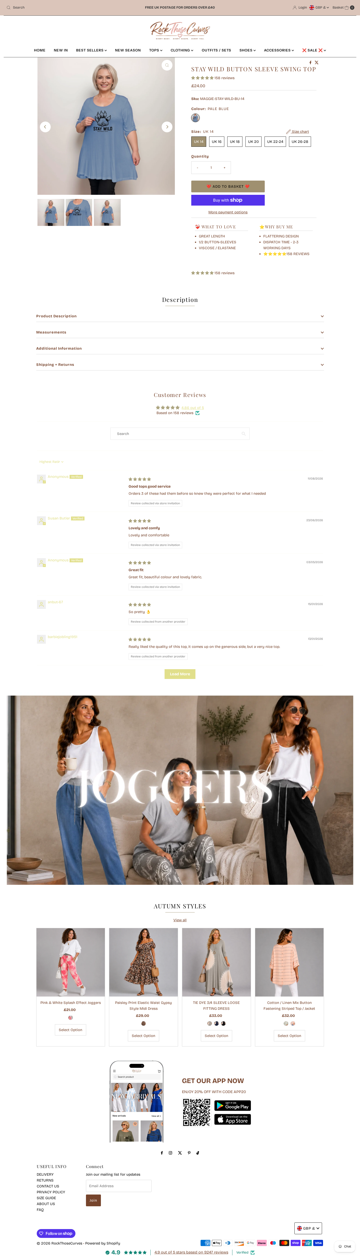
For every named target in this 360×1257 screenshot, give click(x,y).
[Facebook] (162, 1153)
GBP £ (321, 7)
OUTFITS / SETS (216, 50)
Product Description (56, 316)
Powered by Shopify (102, 1243)
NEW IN (61, 50)
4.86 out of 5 (192, 408)
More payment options (228, 212)
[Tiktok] (197, 1153)
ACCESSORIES (278, 50)
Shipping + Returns (55, 364)
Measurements (51, 332)
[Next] (167, 127)
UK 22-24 (275, 141)
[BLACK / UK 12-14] (223, 1023)
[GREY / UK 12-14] (209, 1023)
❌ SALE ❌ (313, 50)
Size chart (300, 131)
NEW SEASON (128, 50)
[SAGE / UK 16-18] (286, 1023)
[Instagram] (170, 1153)
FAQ (40, 1210)
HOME (40, 50)
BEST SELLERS (90, 50)
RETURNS (45, 1180)
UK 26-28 (300, 141)
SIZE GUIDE (46, 1198)
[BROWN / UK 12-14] (143, 1023)
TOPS (154, 50)
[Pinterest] (189, 1153)
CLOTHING (181, 50)
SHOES (246, 50)
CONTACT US (48, 1186)
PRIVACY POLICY (51, 1192)
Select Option (70, 1030)
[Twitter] (180, 1153)
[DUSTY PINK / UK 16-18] (292, 1023)
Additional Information (59, 348)
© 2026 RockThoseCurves (59, 1243)
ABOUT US (46, 1204)
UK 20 (253, 141)
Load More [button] (180, 674)
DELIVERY (45, 1174)
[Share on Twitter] (317, 63)
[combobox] (61, 7)
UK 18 (235, 141)
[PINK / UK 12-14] (70, 1017)
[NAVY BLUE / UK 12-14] (216, 1023)
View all (180, 920)
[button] (203, 78)
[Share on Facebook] (311, 63)
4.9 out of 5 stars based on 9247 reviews (191, 1252)
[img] (140, 479)
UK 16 (217, 141)
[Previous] (45, 127)
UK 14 (199, 141)
